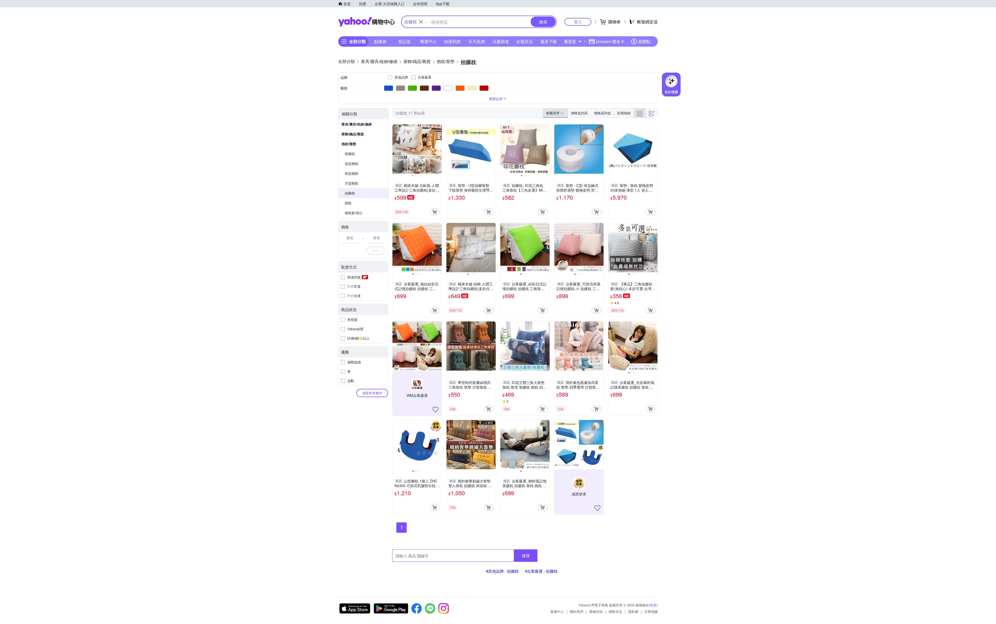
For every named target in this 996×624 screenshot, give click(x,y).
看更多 (570, 41)
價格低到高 (579, 112)
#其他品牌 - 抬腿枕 (502, 571)
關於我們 (576, 611)
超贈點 (644, 41)
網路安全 (615, 611)
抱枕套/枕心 (354, 212)
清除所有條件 (372, 392)
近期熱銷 (624, 112)
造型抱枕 (351, 163)
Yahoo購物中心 (366, 22)
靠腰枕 (350, 153)
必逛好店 (524, 41)
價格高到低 (602, 112)
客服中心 (557, 611)
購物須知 (596, 611)
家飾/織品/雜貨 (353, 133)
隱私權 (633, 611)
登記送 (404, 41)
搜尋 (526, 555)
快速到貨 (452, 41)
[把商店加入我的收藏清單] (435, 409)
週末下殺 (548, 41)
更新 (653, 604)
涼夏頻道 (500, 41)
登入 (578, 21)
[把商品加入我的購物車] (435, 211)
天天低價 (476, 41)
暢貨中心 (428, 41)
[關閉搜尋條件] (421, 22)
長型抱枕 (351, 173)
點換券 (380, 41)
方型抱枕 (351, 183)
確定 (375, 250)
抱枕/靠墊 (349, 143)
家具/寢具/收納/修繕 (357, 124)
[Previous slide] (395, 149)
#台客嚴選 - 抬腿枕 (541, 571)
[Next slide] (438, 149)
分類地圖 (651, 611)
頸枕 (348, 202)
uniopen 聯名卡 (610, 41)
